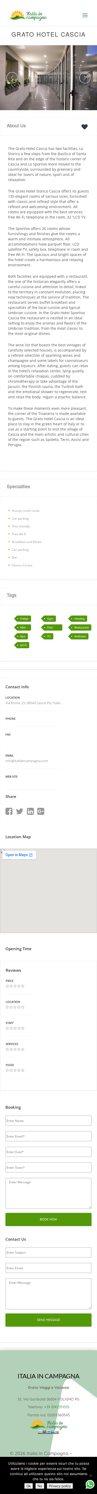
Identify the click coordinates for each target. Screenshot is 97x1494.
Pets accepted (53, 628)
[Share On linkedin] (30, 811)
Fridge (24, 618)
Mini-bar (23, 628)
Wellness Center (80, 636)
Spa (22, 636)
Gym (50, 618)
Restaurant (81, 627)
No (40, 1486)
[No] (90, 1475)
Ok (28, 1486)
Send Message (48, 1320)
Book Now (48, 1219)
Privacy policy (60, 1486)
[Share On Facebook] (8, 811)
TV (49, 636)
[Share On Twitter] (20, 811)
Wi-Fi (23, 645)
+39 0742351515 (56, 1407)
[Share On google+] (40, 811)
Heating (79, 618)
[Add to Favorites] (85, 127)
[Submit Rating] (7, 986)
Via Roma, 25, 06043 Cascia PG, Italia (32, 702)
